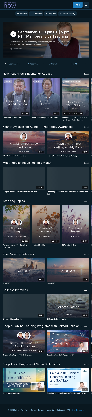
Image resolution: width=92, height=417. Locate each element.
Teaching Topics (14, 201)
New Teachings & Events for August (27, 73)
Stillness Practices (15, 290)
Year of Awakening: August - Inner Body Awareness (38, 126)
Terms (33, 410)
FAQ (68, 410)
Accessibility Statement (56, 410)
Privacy (41, 410)
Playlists (52, 13)
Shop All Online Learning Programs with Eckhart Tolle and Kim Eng (43, 326)
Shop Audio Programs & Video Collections (31, 364)
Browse (23, 13)
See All (86, 74)
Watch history (69, 13)
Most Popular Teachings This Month (27, 162)
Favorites (37, 13)
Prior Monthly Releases (18, 254)
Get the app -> (78, 410)
